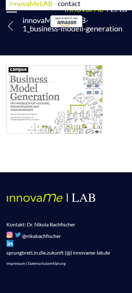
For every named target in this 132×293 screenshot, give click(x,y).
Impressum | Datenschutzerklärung (36, 263)
